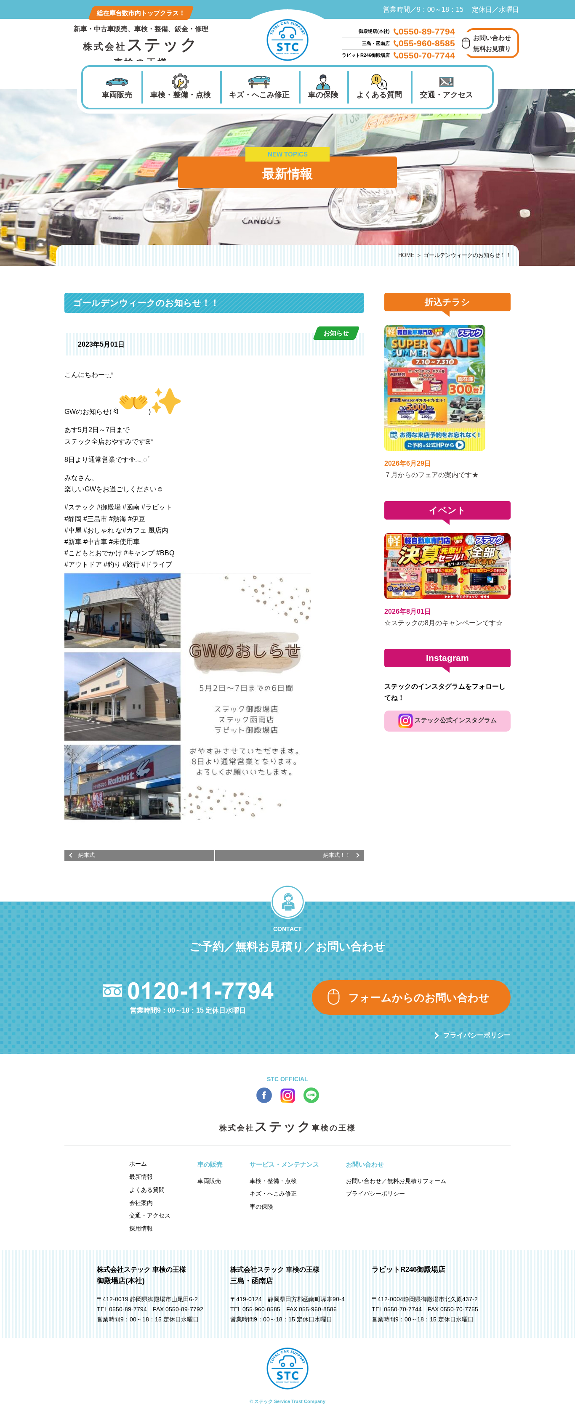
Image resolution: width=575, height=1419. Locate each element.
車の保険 (323, 94)
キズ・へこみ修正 (259, 94)
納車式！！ (337, 855)
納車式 (86, 855)
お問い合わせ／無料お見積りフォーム (396, 1181)
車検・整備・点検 (180, 94)
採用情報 (141, 1228)
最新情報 (141, 1176)
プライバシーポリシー (477, 1035)
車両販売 (117, 94)
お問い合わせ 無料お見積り (492, 43)
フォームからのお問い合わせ (419, 997)
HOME (406, 255)
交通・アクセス (446, 94)
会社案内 (141, 1202)
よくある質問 (379, 94)
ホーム (138, 1163)
